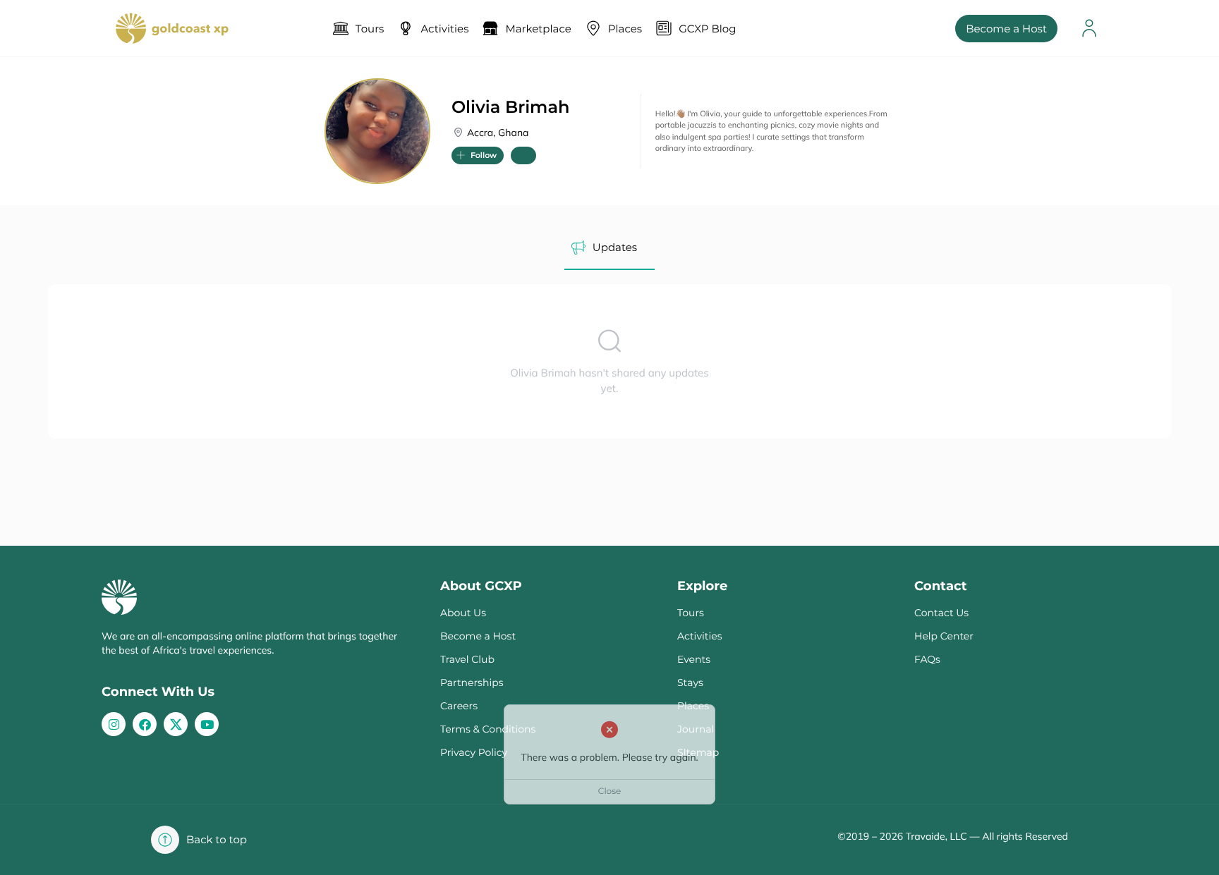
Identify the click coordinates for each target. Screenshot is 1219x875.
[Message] (523, 155)
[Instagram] (114, 724)
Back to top (216, 839)
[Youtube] (207, 724)
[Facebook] (145, 724)
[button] (477, 155)
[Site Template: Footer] (176, 724)
